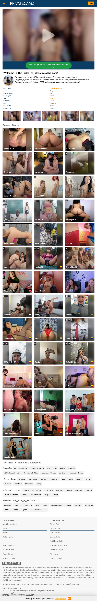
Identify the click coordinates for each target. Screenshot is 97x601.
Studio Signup (8, 554)
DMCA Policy (55, 532)
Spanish (59, 88)
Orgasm (24, 509)
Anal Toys (59, 490)
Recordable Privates (48, 473)
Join (91, 3)
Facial (37, 505)
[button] (92, 116)
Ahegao (69, 490)
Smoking (26, 490)
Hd (15, 468)
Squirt (71, 479)
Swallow (68, 505)
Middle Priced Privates (12, 473)
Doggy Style (48, 490)
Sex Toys (44, 479)
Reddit (5, 532)
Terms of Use (55, 528)
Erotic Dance (32, 479)
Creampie (7, 484)
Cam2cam (62, 473)
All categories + (38, 509)
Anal (63, 479)
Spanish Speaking (37, 468)
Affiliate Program (9, 558)
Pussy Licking (56, 505)
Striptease (29, 484)
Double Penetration (11, 494)
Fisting (38, 484)
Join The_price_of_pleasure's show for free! (48, 65)
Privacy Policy (55, 524)
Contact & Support (56, 549)
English (52, 88)
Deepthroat (18, 484)
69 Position (36, 490)
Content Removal (56, 558)
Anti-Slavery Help (56, 541)
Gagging (88, 479)
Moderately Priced (76, 473)
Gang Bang (55, 479)
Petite (62, 468)
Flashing (78, 490)
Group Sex (89, 505)
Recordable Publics (31, 473)
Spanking (88, 490)
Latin (55, 468)
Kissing (45, 505)
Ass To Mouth (36, 494)
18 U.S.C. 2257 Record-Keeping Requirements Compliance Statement (28, 590)
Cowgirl (46, 494)
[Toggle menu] (4, 3)
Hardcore (21, 479)
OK (69, 599)
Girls (48, 468)
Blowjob (79, 479)
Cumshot (17, 505)
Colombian (23, 468)
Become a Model (9, 549)
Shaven (52, 98)
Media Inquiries (8, 537)
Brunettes (71, 468)
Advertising (54, 554)
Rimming (24, 494)
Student (15, 509)
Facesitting (28, 505)
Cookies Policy (55, 537)
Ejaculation (78, 505)
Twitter (5, 528)
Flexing (55, 494)
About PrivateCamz (10, 524)
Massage (7, 505)
